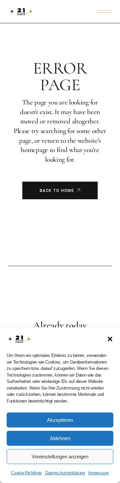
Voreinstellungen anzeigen (60, 456)
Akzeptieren (60, 420)
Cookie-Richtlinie (26, 472)
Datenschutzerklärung (65, 472)
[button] (110, 339)
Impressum (98, 472)
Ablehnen (60, 438)
